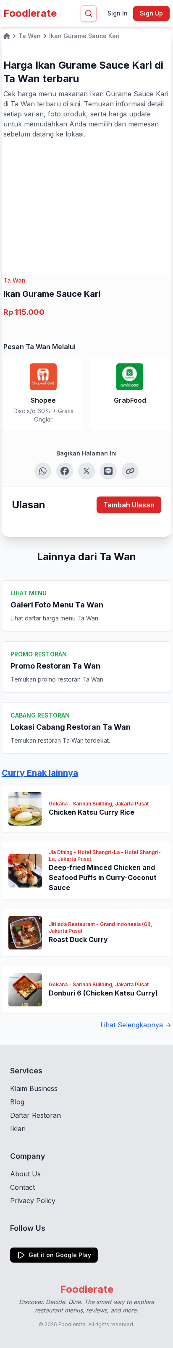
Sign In (117, 13)
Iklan (18, 1128)
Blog (17, 1102)
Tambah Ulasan (129, 505)
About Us (25, 1174)
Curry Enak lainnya (40, 773)
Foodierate (30, 13)
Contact (22, 1187)
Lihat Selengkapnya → (135, 1025)
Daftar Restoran (35, 1115)
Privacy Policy (32, 1200)
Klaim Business (34, 1088)
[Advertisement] (86, 201)
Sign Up (151, 13)
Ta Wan (14, 280)
